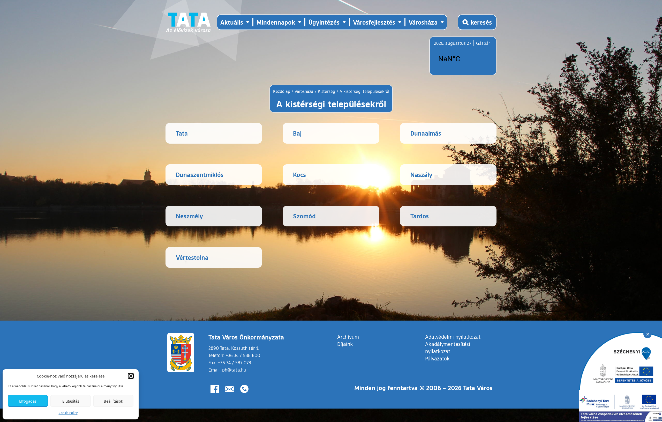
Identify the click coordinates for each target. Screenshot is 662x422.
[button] (130, 376)
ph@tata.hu (234, 370)
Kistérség (326, 91)
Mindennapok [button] (276, 22)
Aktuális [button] (231, 22)
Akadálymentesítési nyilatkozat (447, 347)
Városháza (304, 91)
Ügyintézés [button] (324, 22)
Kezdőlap (282, 91)
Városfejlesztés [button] (374, 22)
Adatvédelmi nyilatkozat (452, 336)
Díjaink (345, 343)
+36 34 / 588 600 (243, 355)
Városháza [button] (423, 22)
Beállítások (113, 401)
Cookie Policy (68, 413)
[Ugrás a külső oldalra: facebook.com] (214, 389)
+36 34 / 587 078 (234, 362)
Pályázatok (437, 358)
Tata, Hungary (463, 59)
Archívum (348, 336)
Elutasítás (70, 401)
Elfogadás (27, 401)
